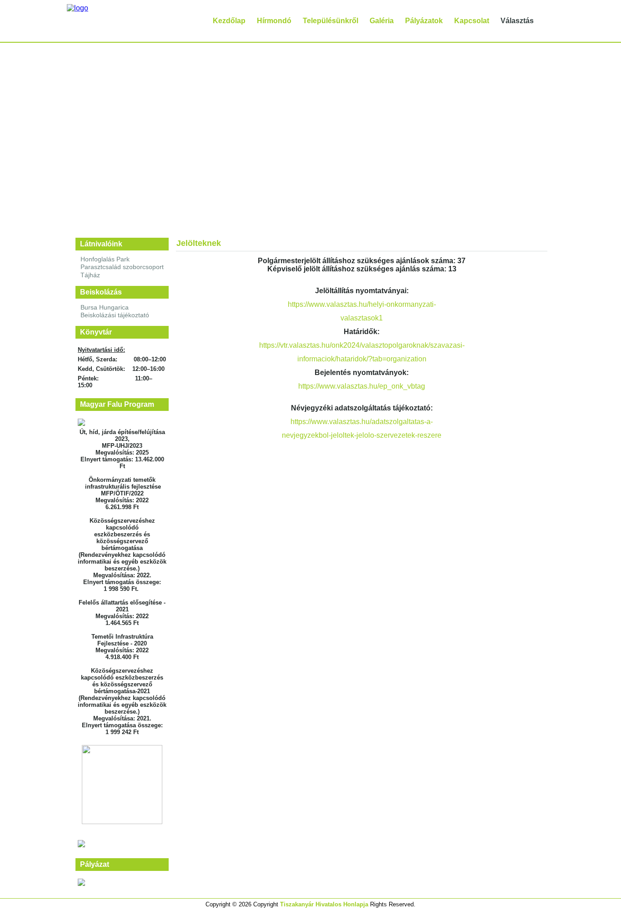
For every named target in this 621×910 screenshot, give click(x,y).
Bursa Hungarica (104, 307)
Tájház (90, 275)
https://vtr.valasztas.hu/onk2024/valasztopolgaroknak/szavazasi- (362, 345)
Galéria (382, 21)
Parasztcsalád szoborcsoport (122, 266)
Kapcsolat (471, 21)
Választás (517, 21)
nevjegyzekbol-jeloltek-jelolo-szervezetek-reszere (361, 435)
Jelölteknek (198, 243)
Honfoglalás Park (105, 259)
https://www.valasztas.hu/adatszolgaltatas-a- (361, 421)
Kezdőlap (229, 21)
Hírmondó (274, 21)
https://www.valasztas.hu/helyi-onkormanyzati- (362, 304)
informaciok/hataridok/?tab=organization (361, 359)
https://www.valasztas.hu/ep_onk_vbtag (361, 386)
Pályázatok (424, 21)
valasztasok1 (362, 318)
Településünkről (330, 21)
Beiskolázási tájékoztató (114, 315)
